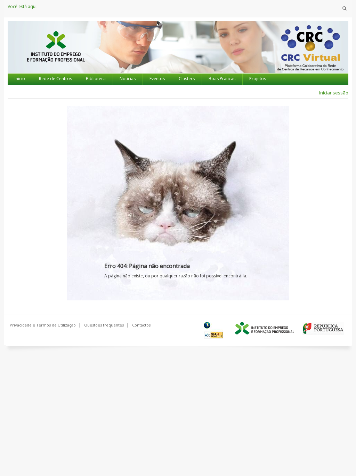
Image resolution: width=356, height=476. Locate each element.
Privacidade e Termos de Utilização (43, 325)
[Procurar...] (344, 8)
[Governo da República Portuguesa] (323, 328)
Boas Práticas (222, 79)
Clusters (187, 79)
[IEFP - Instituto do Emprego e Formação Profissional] (56, 53)
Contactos (141, 325)
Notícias (128, 79)
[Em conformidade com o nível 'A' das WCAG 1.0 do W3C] (215, 330)
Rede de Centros (55, 79)
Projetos (257, 79)
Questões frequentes (104, 325)
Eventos (157, 79)
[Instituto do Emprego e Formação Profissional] (264, 328)
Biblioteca (96, 79)
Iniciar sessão (333, 93)
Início (20, 79)
